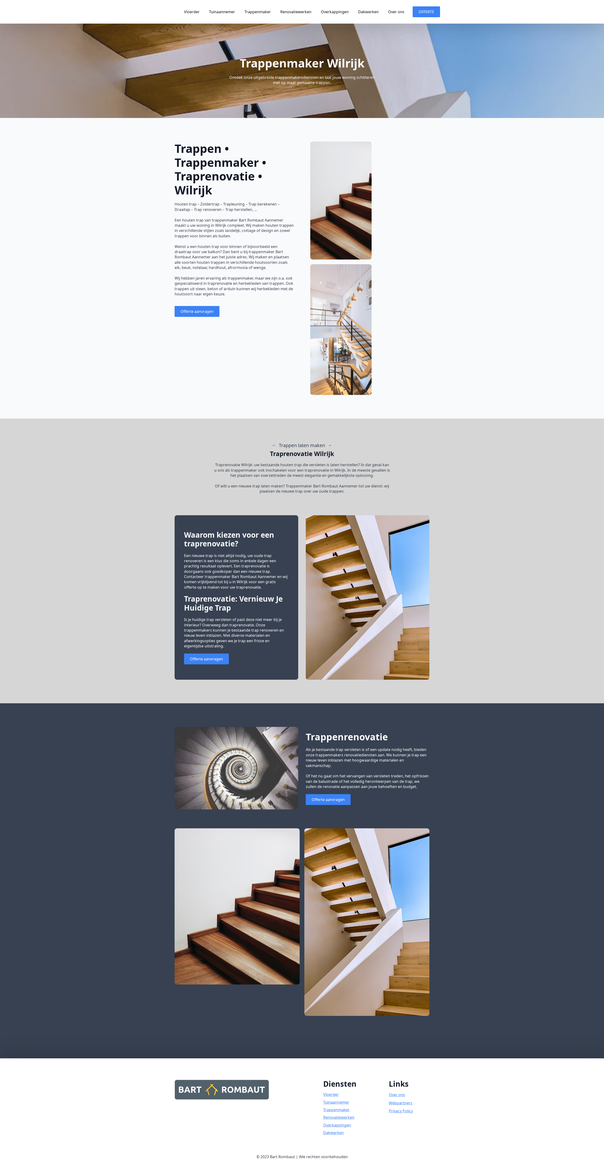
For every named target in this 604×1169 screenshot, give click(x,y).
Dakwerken (368, 11)
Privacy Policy (401, 1111)
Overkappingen (335, 11)
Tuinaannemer (222, 11)
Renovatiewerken (295, 11)
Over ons (396, 11)
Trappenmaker (257, 11)
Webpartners (400, 1103)
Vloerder (192, 11)
